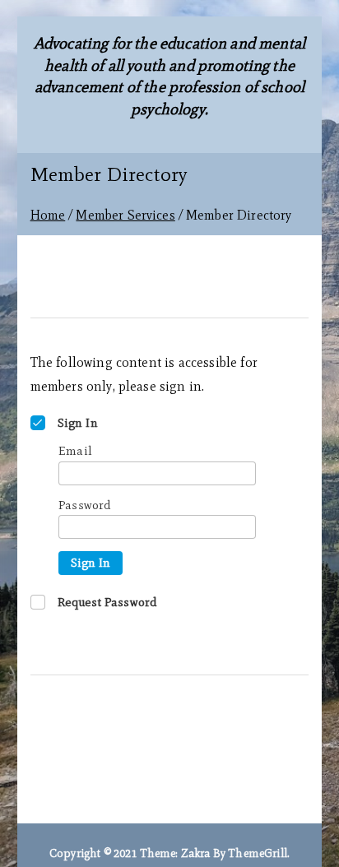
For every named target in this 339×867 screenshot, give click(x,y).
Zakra (196, 853)
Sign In (90, 562)
